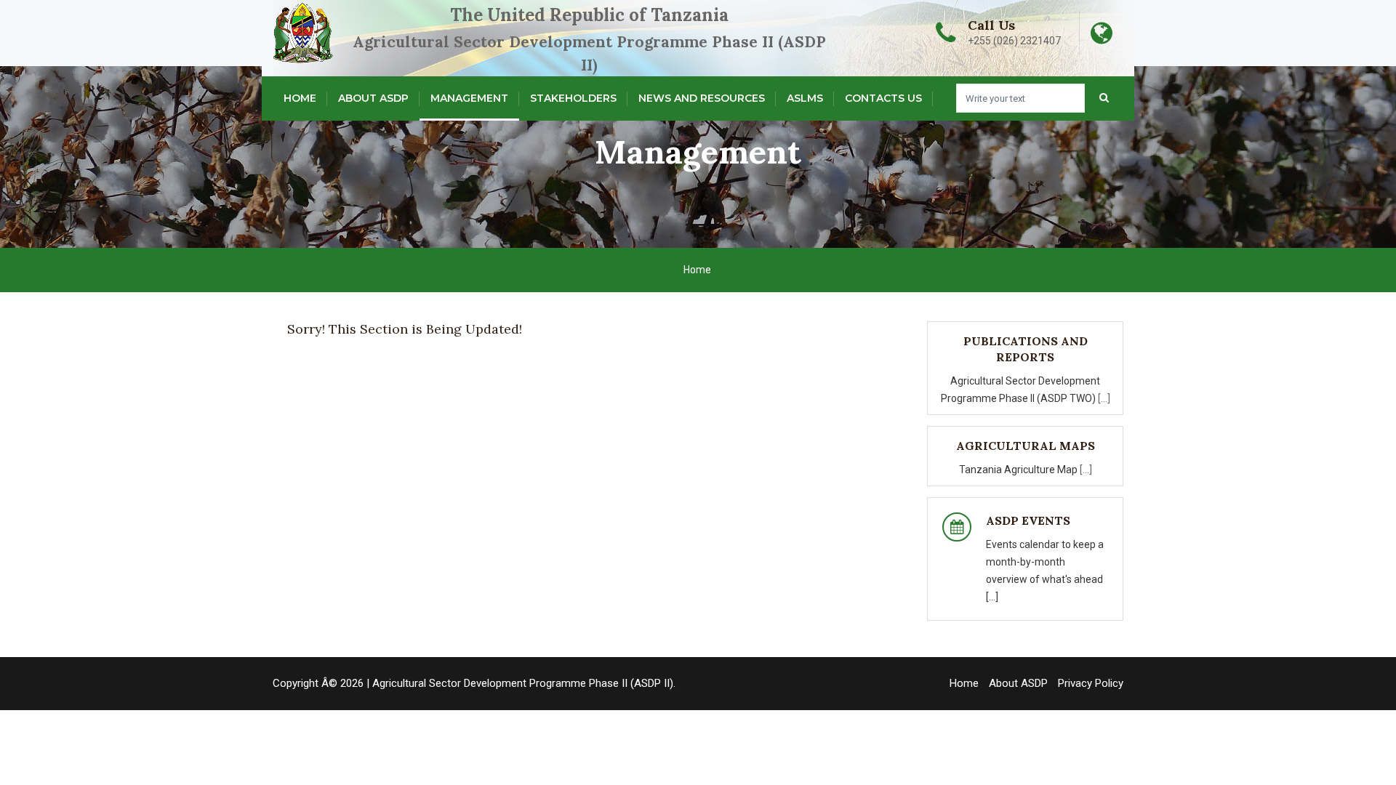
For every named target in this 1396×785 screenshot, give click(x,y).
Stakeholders (573, 98)
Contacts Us (883, 98)
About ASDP (373, 98)
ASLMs (805, 98)
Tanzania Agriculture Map (1019, 469)
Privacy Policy (1090, 683)
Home (300, 98)
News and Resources (701, 98)
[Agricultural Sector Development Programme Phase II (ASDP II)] (360, 32)
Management (469, 98)
